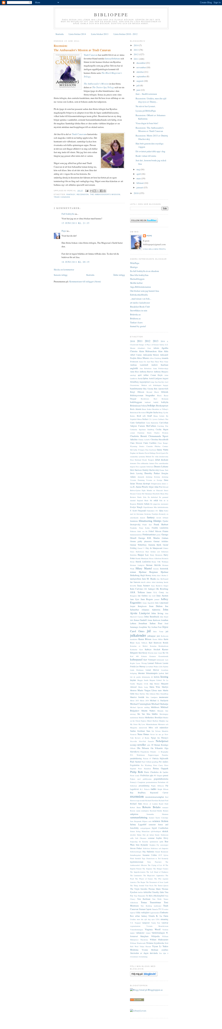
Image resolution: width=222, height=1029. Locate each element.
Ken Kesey (143, 652)
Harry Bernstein (156, 555)
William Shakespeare (159, 939)
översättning (143, 956)
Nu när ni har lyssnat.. (146, 106)
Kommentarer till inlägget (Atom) (85, 281)
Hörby (154, 575)
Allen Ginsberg (155, 358)
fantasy (70, 194)
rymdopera (145, 810)
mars (138, 178)
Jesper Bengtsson (138, 606)
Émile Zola (141, 497)
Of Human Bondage (159, 745)
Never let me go (157, 734)
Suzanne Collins (150, 855)
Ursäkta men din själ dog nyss (142, 919)
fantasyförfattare (112, 58)
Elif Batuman (147, 493)
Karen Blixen (144, 639)
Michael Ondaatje (159, 703)
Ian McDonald (162, 579)
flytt (150, 524)
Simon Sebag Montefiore (140, 831)
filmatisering (145, 520)
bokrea (144, 405)
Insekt (166, 582)
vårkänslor (140, 932)
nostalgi (133, 745)
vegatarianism (135, 926)
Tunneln (155, 909)
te (156, 858)
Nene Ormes (143, 734)
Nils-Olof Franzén (146, 741)
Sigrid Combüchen (160, 828)
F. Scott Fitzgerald (138, 510)
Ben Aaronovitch (161, 388)
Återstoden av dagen (139, 953)
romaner (165, 807)
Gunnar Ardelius (160, 541)
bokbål (155, 402)
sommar (151, 838)
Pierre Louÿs (134, 775)
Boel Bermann (161, 399)
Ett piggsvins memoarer (159, 504)
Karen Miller (158, 639)
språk (161, 841)
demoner (133, 463)
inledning (159, 582)
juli (138, 85)
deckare (164, 459)
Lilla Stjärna (163, 666)
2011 (136, 58)
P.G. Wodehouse (137, 755)
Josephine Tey (145, 627)
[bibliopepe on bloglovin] (143, 975)
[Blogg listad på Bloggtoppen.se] (146, 989)
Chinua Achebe (144, 439)
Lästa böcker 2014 (77, 34)
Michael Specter (136, 707)
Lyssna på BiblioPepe (146, 110)
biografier (150, 395)
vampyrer (146, 922)
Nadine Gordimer (137, 731)
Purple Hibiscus (157, 786)
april (138, 173)
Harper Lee (143, 554)
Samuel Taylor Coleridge (158, 817)
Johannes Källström (151, 609)
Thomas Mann (154, 889)
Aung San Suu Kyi (157, 382)
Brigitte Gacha (152, 412)
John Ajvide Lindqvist (149, 611)
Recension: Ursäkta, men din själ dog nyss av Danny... (151, 100)
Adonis (156, 348)
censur (132, 433)
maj (138, 169)
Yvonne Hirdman (150, 949)
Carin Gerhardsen (137, 422)
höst (158, 575)
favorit (158, 517)
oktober (140, 71)
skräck (165, 831)
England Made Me (144, 500)
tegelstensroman (136, 862)
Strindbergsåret (135, 855)
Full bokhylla (68, 213)
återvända (154, 953)
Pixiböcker (144, 775)
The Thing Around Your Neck (141, 885)
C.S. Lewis (153, 419)
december (141, 62)
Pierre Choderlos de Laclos (156, 772)
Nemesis (133, 734)
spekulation (154, 841)
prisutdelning (144, 785)
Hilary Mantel (144, 568)
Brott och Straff (144, 416)
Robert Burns (135, 807)
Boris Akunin (135, 409)
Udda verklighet (142, 912)
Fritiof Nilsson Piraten (158, 531)
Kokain (144, 656)
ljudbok (161, 673)
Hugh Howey (145, 575)
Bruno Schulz (159, 416)
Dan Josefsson (150, 450)
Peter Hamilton (144, 768)
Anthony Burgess (161, 371)
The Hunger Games (160, 868)
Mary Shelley (140, 694)
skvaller (133, 835)
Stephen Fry (154, 845)
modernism (134, 717)
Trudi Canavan (91, 54)
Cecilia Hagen (162, 429)
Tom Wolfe (157, 899)
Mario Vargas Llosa (147, 690)
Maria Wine (155, 687)
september (141, 76)
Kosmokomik (163, 656)
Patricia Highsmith (160, 758)
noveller (141, 744)
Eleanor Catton (135, 493)
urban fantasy (141, 916)
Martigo (134, 267)
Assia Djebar (143, 378)
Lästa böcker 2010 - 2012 (126, 34)
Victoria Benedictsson (157, 926)
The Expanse (147, 868)
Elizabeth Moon (158, 493)
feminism (134, 521)
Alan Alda (163, 351)
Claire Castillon (150, 443)
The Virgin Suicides (138, 889)
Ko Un (165, 652)
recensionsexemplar (154, 796)
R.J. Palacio (145, 789)
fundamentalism (136, 534)
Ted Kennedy (163, 858)
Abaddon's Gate (144, 348)
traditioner (157, 906)
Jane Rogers (147, 599)
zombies (164, 949)
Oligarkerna (144, 751)
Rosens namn (135, 810)
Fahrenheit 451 (152, 510)
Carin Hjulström (152, 422)
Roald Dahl (163, 804)
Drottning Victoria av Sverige (150, 480)
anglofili (134, 368)
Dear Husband (135, 460)
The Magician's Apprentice (153, 875)
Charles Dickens (161, 433)
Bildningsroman (136, 395)
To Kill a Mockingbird (155, 895)
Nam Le (150, 731)
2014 (136, 45)
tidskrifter (148, 892)
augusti (140, 80)
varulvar (164, 922)
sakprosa (134, 814)
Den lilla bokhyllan (139, 275)
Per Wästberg (146, 765)
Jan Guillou (143, 595)
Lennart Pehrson (155, 663)
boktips (151, 405)
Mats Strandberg (162, 694)
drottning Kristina (153, 477)
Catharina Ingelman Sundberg (142, 429)
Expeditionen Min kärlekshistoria (155, 507)
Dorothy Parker (152, 473)
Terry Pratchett (154, 862)
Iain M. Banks (149, 578)
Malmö (156, 683)
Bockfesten (145, 399)
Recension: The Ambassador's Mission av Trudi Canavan (82, 48)
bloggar (133, 398)
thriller (140, 892)
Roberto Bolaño (151, 807)
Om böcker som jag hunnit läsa (144, 290)
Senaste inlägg (60, 274)
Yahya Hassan (145, 946)
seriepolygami (145, 828)
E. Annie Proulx (140, 486)
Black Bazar (162, 395)
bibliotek (164, 392)
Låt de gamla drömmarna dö (141, 677)
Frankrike (133, 528)
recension (83, 194)
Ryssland (153, 810)
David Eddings (150, 453)
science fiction (160, 821)
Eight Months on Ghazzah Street (155, 490)
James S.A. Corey (155, 592)
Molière (141, 717)
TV (159, 909)
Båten (139, 419)
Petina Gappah (160, 768)
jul (149, 630)
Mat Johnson (150, 694)
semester (152, 824)
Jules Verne (158, 631)
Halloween (140, 551)
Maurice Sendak (137, 697)
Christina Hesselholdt (159, 439)
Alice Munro (143, 358)
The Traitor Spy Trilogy (103, 87)
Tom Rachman (143, 899)
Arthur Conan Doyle (153, 375)
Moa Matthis (152, 714)
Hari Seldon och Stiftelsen (157, 551)
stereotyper (164, 845)
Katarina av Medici (139, 646)
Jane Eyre (134, 599)
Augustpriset (144, 382)
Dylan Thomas (136, 483)
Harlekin (133, 555)
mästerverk (143, 727)
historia (156, 568)
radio (153, 789)
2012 (136, 54)
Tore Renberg (146, 906)
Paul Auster (135, 761)
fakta (161, 510)
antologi (133, 375)
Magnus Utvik (142, 683)
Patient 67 (147, 758)
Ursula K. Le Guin (158, 915)
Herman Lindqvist (137, 565)
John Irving (157, 613)
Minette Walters (148, 710)
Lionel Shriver (152, 670)
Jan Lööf (152, 595)
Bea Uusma (148, 388)
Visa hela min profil (154, 249)
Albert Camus (136, 354)
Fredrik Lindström (160, 527)
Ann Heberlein (146, 368)
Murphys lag (163, 721)
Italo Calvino (136, 588)
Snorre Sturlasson (161, 835)
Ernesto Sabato (143, 504)
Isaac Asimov (143, 585)
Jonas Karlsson (154, 620)
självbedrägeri (156, 831)
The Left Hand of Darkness (157, 872)
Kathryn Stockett (152, 649)
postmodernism (151, 782)
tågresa (132, 912)
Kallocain (164, 636)
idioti (154, 582)
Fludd (144, 524)
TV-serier (164, 909)
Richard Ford (163, 800)
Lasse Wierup (141, 663)
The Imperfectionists (138, 872)
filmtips (157, 520)
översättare (134, 956)
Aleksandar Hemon (151, 354)
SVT (160, 855)
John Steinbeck (151, 616)
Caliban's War (163, 419)
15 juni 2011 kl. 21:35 (76, 223)
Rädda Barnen (162, 810)
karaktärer (133, 639)
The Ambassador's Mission (96, 83)
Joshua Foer (156, 627)
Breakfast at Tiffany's (160, 409)
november (141, 67)
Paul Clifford (146, 762)
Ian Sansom (135, 582)
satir (149, 821)
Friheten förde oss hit (139, 531)
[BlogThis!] (94, 191)
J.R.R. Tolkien (137, 592)
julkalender (138, 635)
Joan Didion (156, 606)
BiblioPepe (111, 15)
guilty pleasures (145, 541)
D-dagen (141, 450)
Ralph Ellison (163, 789)
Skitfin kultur (136, 282)
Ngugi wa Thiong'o (159, 737)
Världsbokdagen (158, 932)
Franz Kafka (144, 528)
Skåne (139, 835)
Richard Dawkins (151, 800)
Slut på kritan (148, 835)
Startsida (60, 34)
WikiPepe (134, 263)
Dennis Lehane (161, 466)
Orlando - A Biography (159, 751)
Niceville (133, 741)
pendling (155, 762)
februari (140, 182)
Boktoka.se (135, 314)
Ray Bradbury (138, 792)
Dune (166, 480)
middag (147, 707)
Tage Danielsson (148, 858)
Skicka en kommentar (64, 269)
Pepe (64, 230)
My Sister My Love (137, 724)
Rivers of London (150, 804)
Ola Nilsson (143, 748)
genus (158, 534)
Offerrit (132, 748)
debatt (157, 459)
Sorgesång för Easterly (139, 841)
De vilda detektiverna (160, 456)
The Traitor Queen (161, 885)
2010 (136, 193)
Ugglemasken (155, 912)
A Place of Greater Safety (154, 344)
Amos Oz (142, 361)
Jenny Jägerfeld (148, 603)
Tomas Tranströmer (151, 902)
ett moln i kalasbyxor (140, 302)
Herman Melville (153, 565)
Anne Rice (134, 371)
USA (158, 919)
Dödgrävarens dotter (158, 483)
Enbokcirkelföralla (139, 294)
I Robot (163, 575)
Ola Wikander (157, 748)
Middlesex (155, 707)
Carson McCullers (147, 425)
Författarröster (149, 534)
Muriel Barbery (152, 721)
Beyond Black (153, 392)
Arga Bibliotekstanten (140, 286)
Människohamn (151, 724)
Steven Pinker (136, 848)
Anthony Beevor (146, 371)
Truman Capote (145, 909)
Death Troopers (148, 460)
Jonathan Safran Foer (150, 623)
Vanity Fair (155, 923)
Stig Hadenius (148, 851)
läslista (156, 677)
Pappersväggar (153, 755)
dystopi (146, 483)
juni (138, 89)
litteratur (141, 673)
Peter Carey (158, 765)
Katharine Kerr (136, 649)
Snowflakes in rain (138, 310)
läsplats (133, 680)
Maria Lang (143, 687)
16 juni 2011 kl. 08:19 (76, 261)
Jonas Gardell (140, 620)
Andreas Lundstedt (139, 365)
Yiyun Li (156, 946)
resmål (142, 800)
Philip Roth (136, 772)
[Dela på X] (98, 191)
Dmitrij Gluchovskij (150, 470)
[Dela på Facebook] (101, 191)
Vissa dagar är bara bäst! (147, 123)
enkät (156, 500)
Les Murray (140, 666)
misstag (133, 714)
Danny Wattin (162, 449)
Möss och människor (158, 727)
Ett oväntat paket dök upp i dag (150, 151)
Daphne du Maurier (137, 453)
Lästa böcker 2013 (99, 34)
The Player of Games (144, 879)
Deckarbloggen (137, 278)
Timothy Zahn (158, 892)
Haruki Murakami (141, 558)
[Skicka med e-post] (91, 191)
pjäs (151, 775)
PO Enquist (158, 775)
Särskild (138, 858)
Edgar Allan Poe (155, 487)
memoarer (163, 697)
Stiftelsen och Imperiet (159, 848)
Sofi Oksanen (140, 838)
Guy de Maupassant (154, 548)
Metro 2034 (144, 700)
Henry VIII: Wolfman (160, 561)
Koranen (153, 656)
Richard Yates (136, 803)
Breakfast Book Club (140, 306)
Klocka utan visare (155, 653)
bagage (165, 385)
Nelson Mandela (161, 731)
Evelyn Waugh (136, 507)
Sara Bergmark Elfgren (138, 821)
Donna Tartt (163, 470)
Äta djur (162, 953)
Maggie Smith (142, 680)
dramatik (141, 477)
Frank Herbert (161, 524)
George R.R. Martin (149, 537)
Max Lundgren (151, 697)
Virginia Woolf (152, 929)
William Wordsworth (138, 943)
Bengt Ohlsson (137, 392)
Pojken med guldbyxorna (141, 779)
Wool (136, 946)
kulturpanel (136, 659)
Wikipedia (155, 936)
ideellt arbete (146, 582)
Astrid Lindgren (155, 378)
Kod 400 (134, 656)
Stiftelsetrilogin (135, 851)
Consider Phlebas (153, 446)
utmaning (164, 919)
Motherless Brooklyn (154, 717)
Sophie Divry (162, 838)
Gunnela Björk (154, 544)
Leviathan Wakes (152, 666)
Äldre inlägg (119, 274)
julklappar (151, 636)
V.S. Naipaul (135, 923)
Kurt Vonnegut (149, 659)
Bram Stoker (146, 409)
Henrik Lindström (143, 561)
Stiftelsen (146, 848)
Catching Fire (162, 426)
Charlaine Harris (144, 433)
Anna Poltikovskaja (160, 368)
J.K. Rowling (162, 588)
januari (140, 187)
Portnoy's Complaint (137, 782)
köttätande (160, 660)
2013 (136, 49)
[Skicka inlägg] (87, 191)
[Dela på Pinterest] (104, 191)
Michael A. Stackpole (159, 700)
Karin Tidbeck (141, 643)
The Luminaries (136, 875)
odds (148, 745)
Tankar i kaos (136, 322)
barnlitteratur (136, 388)
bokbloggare (136, 402)
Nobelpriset (162, 741)
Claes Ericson (136, 443)
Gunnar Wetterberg (138, 544)
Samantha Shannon (157, 814)
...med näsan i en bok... (140, 298)
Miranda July (162, 711)
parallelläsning (136, 758)
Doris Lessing (136, 473)
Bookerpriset (162, 405)
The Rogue (141, 882)
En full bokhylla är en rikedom (144, 271)
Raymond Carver (159, 792)
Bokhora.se (135, 318)
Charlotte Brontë (138, 436)
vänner (148, 933)
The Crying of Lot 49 (156, 865)
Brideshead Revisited (138, 412)
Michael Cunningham (140, 703)
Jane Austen (162, 595)
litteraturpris (152, 673)
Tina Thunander (140, 896)
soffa (132, 838)
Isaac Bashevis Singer (159, 585)
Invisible (133, 585)
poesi (165, 775)
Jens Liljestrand (161, 602)
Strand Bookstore (161, 851)
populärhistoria (161, 778)
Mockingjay (164, 714)
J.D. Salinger (149, 589)
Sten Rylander (142, 845)
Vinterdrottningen (136, 929)
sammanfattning (138, 817)
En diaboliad (153, 497)
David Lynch (160, 453)
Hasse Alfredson (155, 558)
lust (166, 673)
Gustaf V (141, 548)
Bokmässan (135, 405)
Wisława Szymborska (155, 943)
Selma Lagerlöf (138, 824)
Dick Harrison (136, 470)
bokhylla (164, 402)
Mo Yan (141, 714)
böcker (145, 419)
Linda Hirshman (136, 670)
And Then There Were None (157, 361)
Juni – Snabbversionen (146, 93)
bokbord (148, 402)
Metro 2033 (134, 700)
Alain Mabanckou (148, 351)
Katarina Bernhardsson (159, 646)
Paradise (165, 755)
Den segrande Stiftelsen (144, 466)
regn (137, 800)
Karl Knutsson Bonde (158, 642)
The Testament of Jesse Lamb (157, 882)
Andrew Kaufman (159, 365)
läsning (164, 676)
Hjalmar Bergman (148, 571)
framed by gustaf (138, 326)
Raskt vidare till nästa (146, 155)
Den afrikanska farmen (145, 463)
